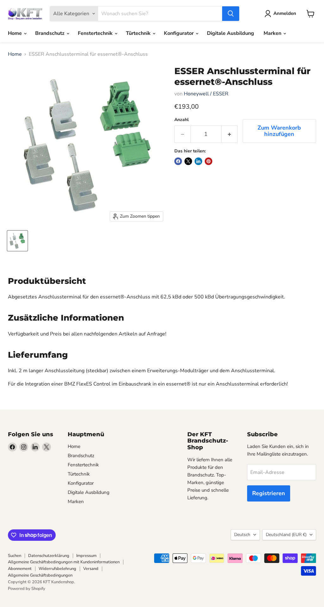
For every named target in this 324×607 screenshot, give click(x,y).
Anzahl (181, 119)
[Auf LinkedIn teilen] (198, 161)
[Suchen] (230, 13)
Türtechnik (139, 33)
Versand (90, 569)
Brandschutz (50, 33)
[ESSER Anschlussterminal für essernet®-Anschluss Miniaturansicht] (17, 241)
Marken (273, 33)
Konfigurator (179, 33)
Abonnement (20, 569)
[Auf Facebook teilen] (178, 161)
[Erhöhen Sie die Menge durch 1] (229, 134)
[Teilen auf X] (188, 161)
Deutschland (286, 535)
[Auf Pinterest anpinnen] (208, 161)
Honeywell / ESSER (206, 93)
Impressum (86, 556)
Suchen (14, 556)
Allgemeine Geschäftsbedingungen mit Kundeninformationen (64, 562)
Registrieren (268, 493)
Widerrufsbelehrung (57, 569)
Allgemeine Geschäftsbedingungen (40, 575)
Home (15, 33)
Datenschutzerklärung (48, 556)
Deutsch (242, 535)
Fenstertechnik (96, 33)
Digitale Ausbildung (230, 33)
